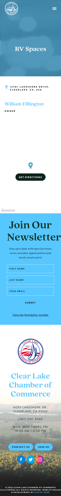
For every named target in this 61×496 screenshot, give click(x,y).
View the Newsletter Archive (30, 315)
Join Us (43, 447)
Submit (30, 302)
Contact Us (21, 447)
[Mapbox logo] (8, 210)
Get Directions (30, 177)
